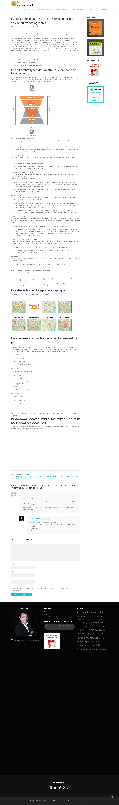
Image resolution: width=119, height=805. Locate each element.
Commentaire (16, 543)
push (94, 642)
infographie (97, 622)
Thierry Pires (35, 26)
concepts (79, 623)
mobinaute (62, 476)
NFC (104, 638)
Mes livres (26, 9)
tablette (96, 645)
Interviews (104, 9)
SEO (99, 641)
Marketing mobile (62, 9)
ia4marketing (48, 614)
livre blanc (100, 626)
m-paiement (104, 630)
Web (103, 649)
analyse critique (23, 476)
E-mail (13, 571)
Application (83, 616)
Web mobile (85, 652)
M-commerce (93, 9)
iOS (94, 626)
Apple (103, 612)
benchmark (94, 619)
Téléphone (95, 649)
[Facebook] (60, 787)
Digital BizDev (48, 611)
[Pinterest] (64, 787)
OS (84, 641)
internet (32, 476)
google (89, 622)
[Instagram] (68, 787)
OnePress (59, 801)
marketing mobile (95, 634)
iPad (97, 626)
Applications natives (78, 9)
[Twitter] (55, 787)
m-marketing (40, 476)
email (84, 623)
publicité (89, 642)
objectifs (80, 642)
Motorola (101, 638)
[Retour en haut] (112, 797)
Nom (13, 564)
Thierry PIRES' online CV (51, 617)
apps (104, 616)
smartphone (71, 476)
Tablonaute (82, 649)
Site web (14, 579)
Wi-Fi (18, 478)
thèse (89, 649)
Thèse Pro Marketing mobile (43, 9)
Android (97, 612)
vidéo (100, 649)
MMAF (103, 634)
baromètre (88, 619)
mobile (55, 476)
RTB (96, 641)
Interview (88, 626)
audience (80, 619)
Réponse (47, 495)
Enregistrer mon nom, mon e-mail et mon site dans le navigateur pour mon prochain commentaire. (41, 589)
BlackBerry (100, 619)
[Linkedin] (51, 787)
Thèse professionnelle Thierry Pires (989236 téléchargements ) (58, 627)
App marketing (96, 616)
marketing (49, 476)
